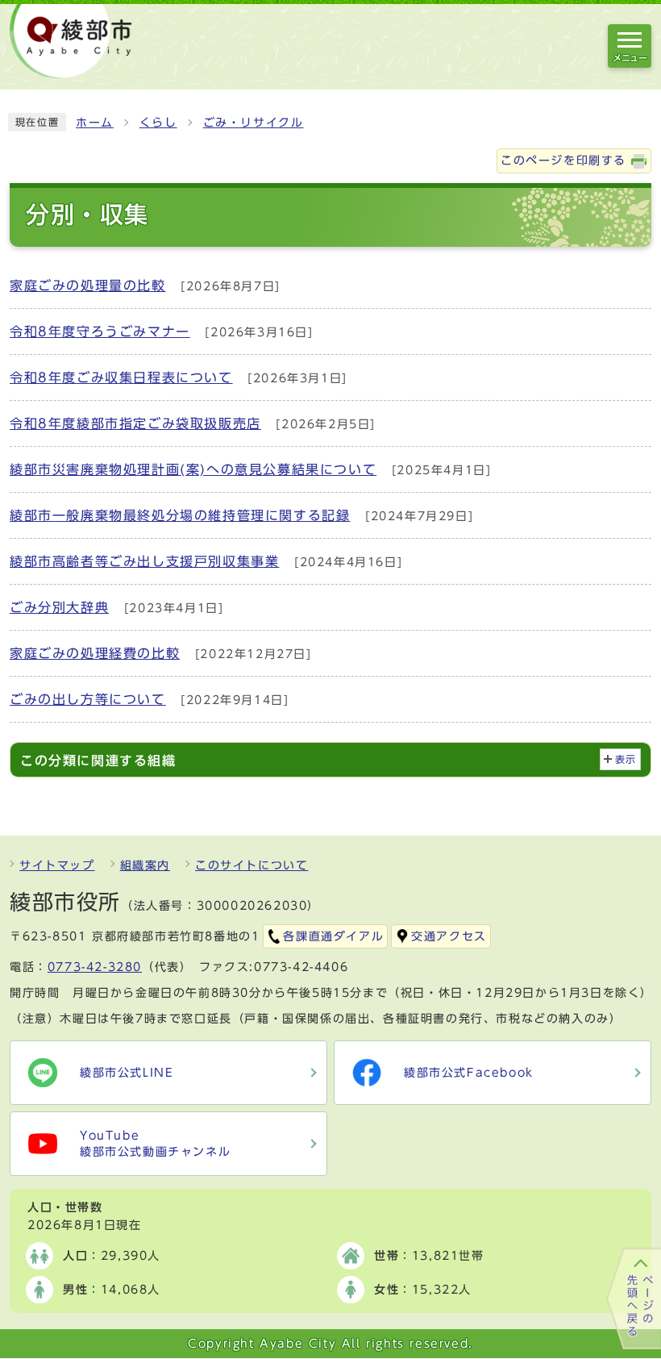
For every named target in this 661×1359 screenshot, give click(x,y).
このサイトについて (251, 865)
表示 (626, 759)
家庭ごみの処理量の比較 (88, 285)
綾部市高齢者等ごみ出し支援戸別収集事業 (144, 561)
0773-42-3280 (95, 967)
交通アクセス (449, 936)
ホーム (95, 122)
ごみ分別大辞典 (59, 607)
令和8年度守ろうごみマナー (100, 331)
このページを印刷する (563, 160)
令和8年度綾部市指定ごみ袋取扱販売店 (135, 423)
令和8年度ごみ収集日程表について (121, 377)
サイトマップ (57, 865)
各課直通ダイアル (333, 936)
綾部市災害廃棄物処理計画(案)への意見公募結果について (193, 469)
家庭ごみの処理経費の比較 (95, 653)
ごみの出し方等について (88, 699)
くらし (158, 122)
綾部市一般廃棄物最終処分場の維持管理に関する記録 (180, 515)
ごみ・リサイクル (253, 122)
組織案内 (145, 865)
